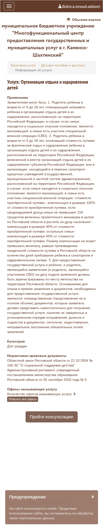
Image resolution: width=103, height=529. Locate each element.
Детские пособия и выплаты (63, 65)
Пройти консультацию (52, 416)
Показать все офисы (23, 399)
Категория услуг (23, 65)
